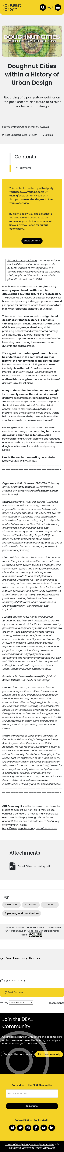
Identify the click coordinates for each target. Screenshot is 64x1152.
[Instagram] (28, 1128)
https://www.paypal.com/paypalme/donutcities (29, 828)
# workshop (11, 904)
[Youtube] (43, 1128)
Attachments (23, 168)
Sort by (4, 1002)
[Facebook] (36, 1128)
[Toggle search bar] (43, 7)
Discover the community (18, 1054)
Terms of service (19, 203)
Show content (32, 240)
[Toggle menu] (58, 7)
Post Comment (16, 992)
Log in (50, 7)
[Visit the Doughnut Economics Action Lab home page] (12, 7)
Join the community (49, 1054)
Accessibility (47, 1144)
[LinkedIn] (51, 1128)
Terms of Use (13, 1144)
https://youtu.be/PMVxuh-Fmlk (19, 461)
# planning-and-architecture (22, 913)
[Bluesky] (12, 1128)
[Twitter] (20, 1128)
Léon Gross (20, 126)
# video (49, 904)
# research (30, 904)
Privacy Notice (27, 225)
